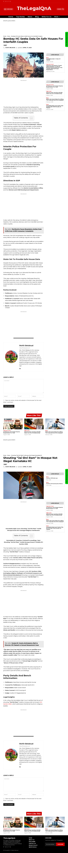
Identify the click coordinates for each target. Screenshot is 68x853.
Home (4, 36)
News (8, 36)
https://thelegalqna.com (24, 347)
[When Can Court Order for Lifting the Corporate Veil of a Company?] (55, 424)
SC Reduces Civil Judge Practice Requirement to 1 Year (54, 86)
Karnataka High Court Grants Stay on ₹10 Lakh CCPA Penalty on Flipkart (54, 106)
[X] (10, 1)
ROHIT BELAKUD (10, 47)
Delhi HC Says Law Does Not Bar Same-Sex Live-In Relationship (54, 93)
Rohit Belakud (26, 345)
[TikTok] (8, 1)
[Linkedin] (20, 368)
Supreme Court (49, 64)
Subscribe (60, 844)
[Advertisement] (34, 29)
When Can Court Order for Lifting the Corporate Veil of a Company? (55, 100)
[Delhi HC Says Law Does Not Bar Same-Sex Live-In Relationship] (34, 424)
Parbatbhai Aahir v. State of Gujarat (53, 59)
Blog (47, 57)
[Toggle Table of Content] (30, 118)
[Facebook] (3, 1)
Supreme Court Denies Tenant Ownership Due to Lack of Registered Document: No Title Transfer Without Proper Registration (54, 67)
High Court (48, 91)
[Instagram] (5, 1)
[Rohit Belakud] (11, 356)
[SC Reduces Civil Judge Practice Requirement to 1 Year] (13, 424)
